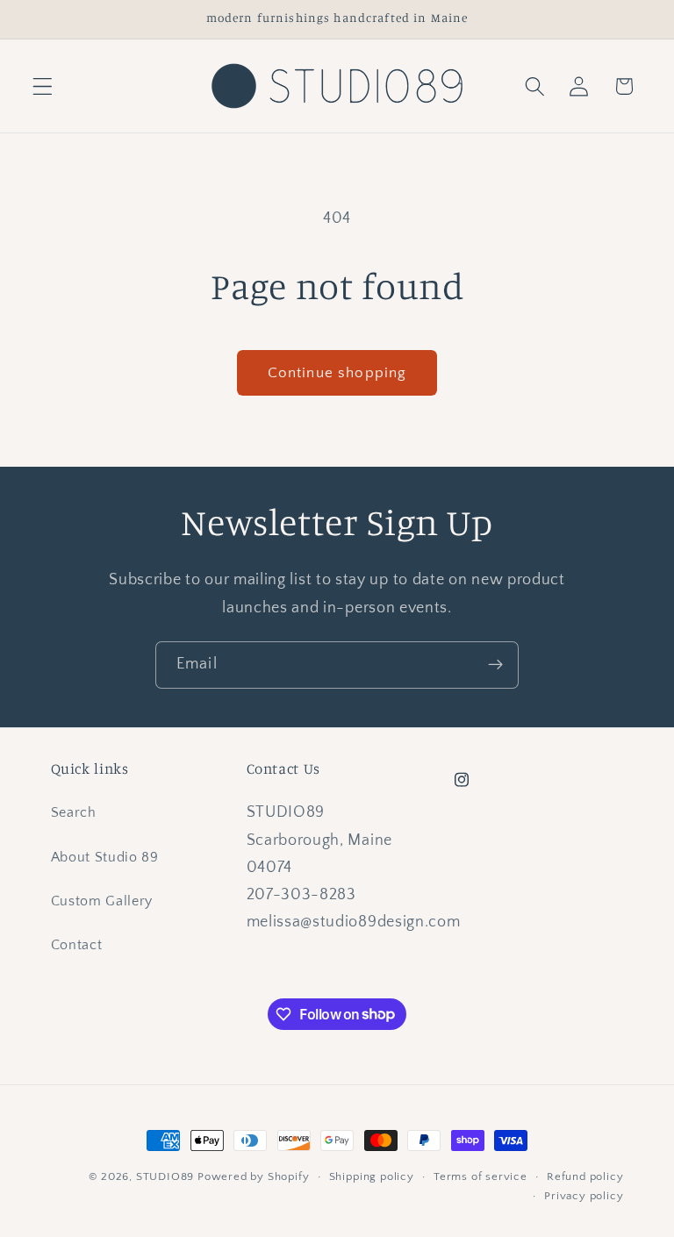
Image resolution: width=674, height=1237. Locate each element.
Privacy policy (583, 1196)
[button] (42, 86)
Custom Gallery (102, 901)
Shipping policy (371, 1176)
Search (74, 812)
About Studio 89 (105, 857)
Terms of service (480, 1176)
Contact (77, 945)
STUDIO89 (165, 1176)
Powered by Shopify (253, 1176)
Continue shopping (337, 372)
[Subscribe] (495, 665)
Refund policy (585, 1176)
